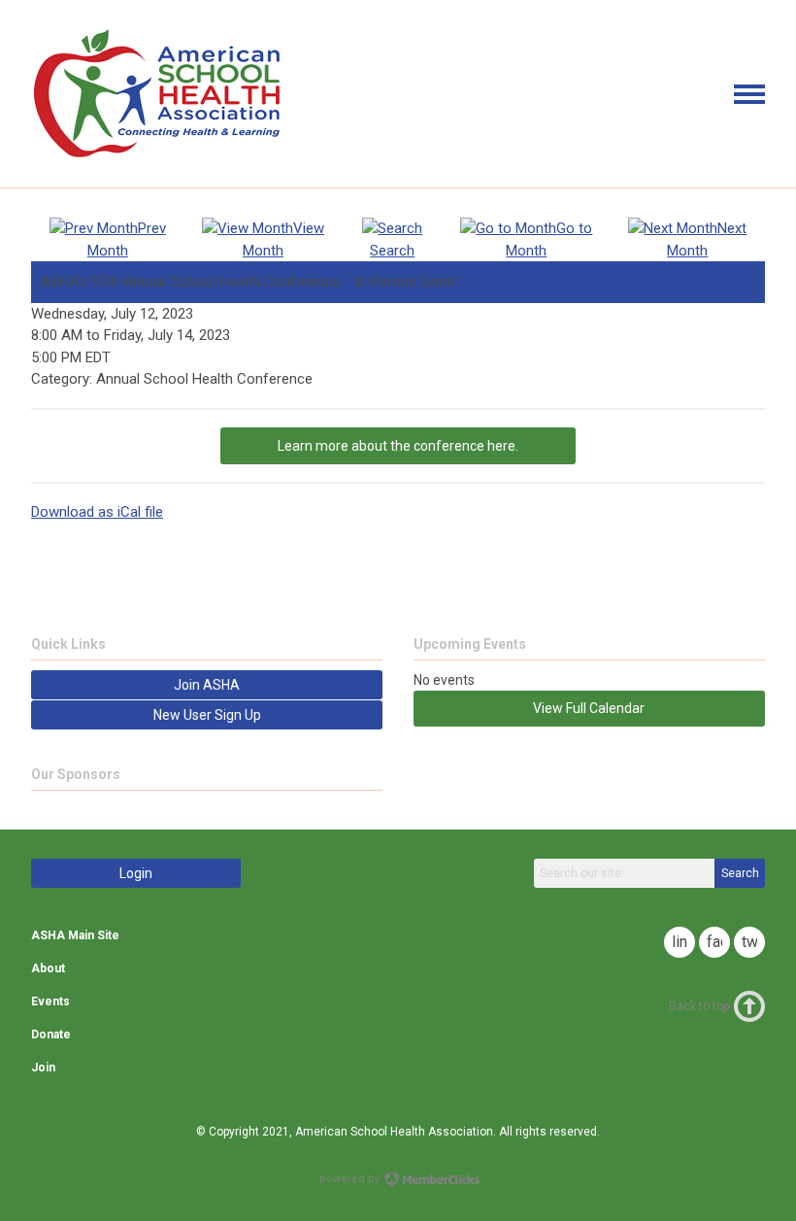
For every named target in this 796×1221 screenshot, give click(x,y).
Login (135, 873)
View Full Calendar (589, 708)
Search (740, 873)
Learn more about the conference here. (398, 446)
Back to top (699, 1006)
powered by (350, 1178)
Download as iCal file (97, 512)
